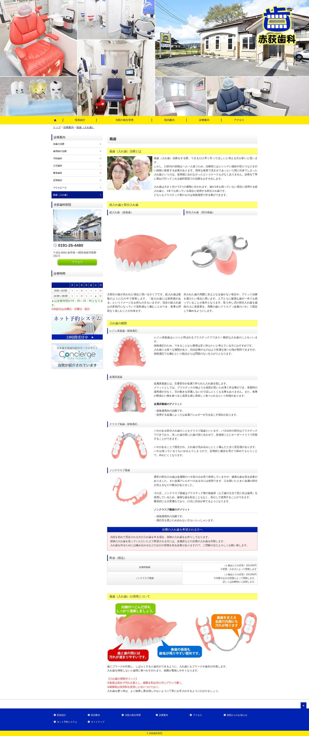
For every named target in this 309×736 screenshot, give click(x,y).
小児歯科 (57, 165)
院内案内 (169, 120)
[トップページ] (57, 120)
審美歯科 (57, 173)
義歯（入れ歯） (61, 195)
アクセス (239, 120)
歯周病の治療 (60, 151)
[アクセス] (77, 225)
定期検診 (57, 180)
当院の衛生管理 (124, 120)
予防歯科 (57, 158)
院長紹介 (80, 120)
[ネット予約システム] (77, 327)
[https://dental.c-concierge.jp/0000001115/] (77, 356)
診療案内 (204, 120)
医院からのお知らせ (237, 715)
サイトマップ (97, 722)
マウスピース (60, 187)
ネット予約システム (67, 722)
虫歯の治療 (58, 144)
